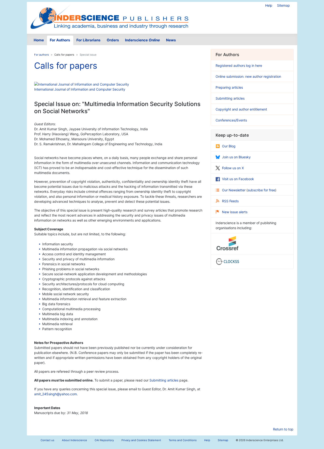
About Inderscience (74, 440)
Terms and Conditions (183, 440)
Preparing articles (229, 87)
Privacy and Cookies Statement (141, 440)
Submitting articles (163, 380)
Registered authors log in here (239, 65)
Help (268, 5)
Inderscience (142, 40)
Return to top (283, 429)
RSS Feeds (230, 201)
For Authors (60, 40)
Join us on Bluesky (236, 157)
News (171, 40)
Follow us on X (233, 168)
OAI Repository (104, 440)
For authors (41, 54)
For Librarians (88, 40)
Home (39, 40)
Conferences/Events (231, 120)
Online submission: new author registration (248, 76)
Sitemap (283, 5)
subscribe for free (261, 190)
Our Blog (229, 146)
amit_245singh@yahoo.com (55, 394)
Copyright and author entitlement (241, 109)
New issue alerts (234, 212)
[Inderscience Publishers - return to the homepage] (109, 16)
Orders (113, 40)
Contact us (47, 440)
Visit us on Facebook (238, 179)
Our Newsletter (234, 190)
